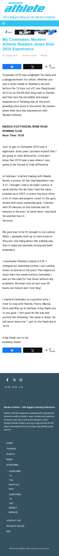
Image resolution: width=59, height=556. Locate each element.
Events (10, 454)
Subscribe (12, 464)
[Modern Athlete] (24, 7)
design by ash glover (40, 549)
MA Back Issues (15, 526)
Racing (44, 55)
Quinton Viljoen (29, 55)
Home (9, 443)
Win (8, 531)
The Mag (11, 448)
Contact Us (13, 520)
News (9, 459)
